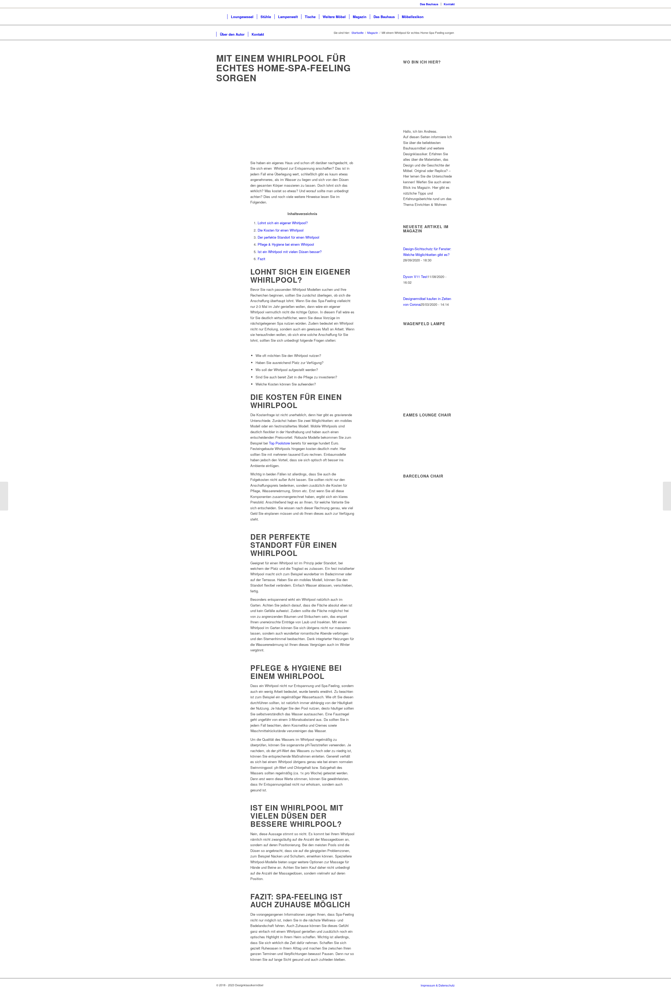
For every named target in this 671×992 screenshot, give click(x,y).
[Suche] (272, 34)
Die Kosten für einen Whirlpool (281, 230)
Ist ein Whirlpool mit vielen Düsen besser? (290, 251)
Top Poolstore (279, 443)
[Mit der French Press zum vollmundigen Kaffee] (4, 496)
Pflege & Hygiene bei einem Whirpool (286, 244)
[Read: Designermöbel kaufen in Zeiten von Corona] (408, 293)
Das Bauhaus (429, 4)
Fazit (261, 258)
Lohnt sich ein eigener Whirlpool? (283, 222)
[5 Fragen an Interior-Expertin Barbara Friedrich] (667, 496)
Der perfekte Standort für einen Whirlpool (288, 237)
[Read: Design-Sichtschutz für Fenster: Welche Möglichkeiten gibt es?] (408, 243)
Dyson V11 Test (415, 276)
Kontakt (449, 4)
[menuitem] (429, 4)
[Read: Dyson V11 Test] (408, 271)
